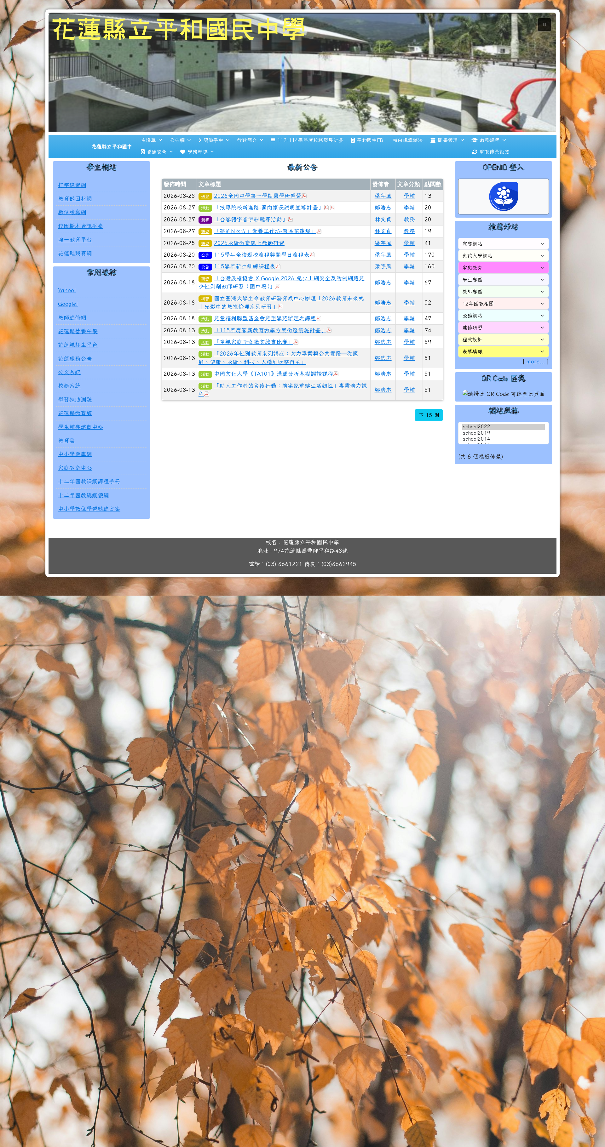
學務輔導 (197, 172)
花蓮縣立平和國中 (112, 167)
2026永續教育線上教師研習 (249, 263)
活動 (205, 229)
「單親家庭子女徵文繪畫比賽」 (253, 362)
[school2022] (503, 448)
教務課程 (490, 160)
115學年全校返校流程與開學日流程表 (261, 275)
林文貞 (383, 240)
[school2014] (503, 460)
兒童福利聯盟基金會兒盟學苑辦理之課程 (265, 339)
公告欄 (177, 160)
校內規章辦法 (408, 160)
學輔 (409, 216)
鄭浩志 (383, 228)
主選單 (148, 160)
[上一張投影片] (63, 83)
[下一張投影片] (541, 83)
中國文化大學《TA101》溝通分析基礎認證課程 (273, 394)
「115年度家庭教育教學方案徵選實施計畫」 (270, 351)
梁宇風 (383, 216)
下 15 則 (429, 436)
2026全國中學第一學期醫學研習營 (258, 216)
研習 (205, 217)
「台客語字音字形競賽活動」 (251, 240)
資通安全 (157, 172)
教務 (409, 240)
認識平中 (213, 160)
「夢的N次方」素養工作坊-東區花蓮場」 (265, 251)
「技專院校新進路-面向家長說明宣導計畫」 (269, 228)
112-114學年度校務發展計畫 (310, 160)
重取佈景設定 (494, 172)
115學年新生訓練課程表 (244, 287)
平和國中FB (370, 160)
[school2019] (503, 454)
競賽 (205, 240)
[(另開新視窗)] (302, 82)
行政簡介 (247, 160)
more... (535, 382)
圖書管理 (448, 160)
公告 (205, 276)
